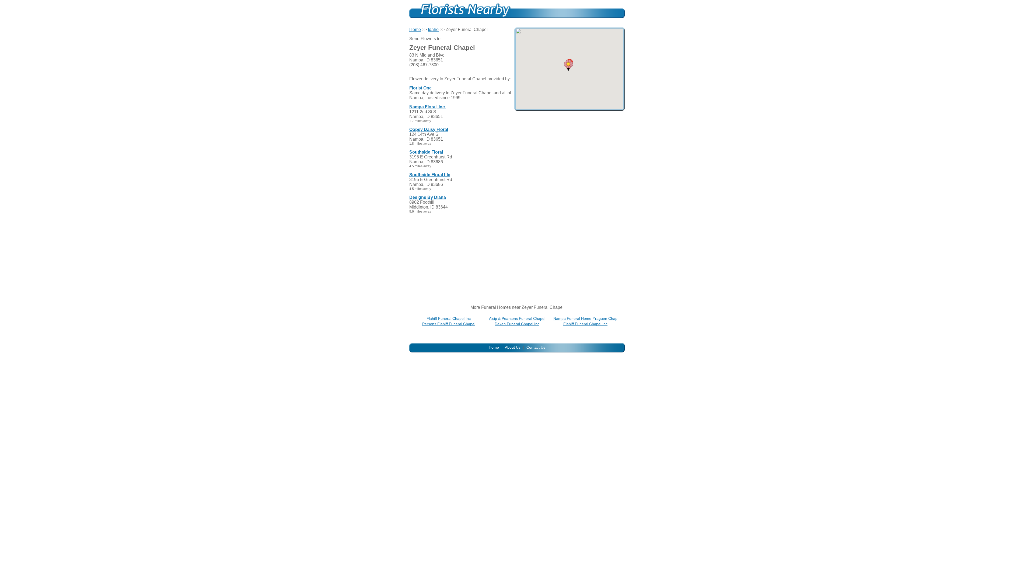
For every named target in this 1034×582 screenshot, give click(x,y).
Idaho (433, 29)
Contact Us (535, 347)
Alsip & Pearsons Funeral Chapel (517, 318)
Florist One (420, 88)
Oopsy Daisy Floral (428, 129)
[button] (568, 65)
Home (415, 29)
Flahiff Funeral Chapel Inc (449, 318)
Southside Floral (426, 152)
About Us (513, 347)
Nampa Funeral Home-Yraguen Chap (585, 318)
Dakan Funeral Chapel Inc (517, 324)
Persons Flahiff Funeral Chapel (448, 324)
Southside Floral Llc (429, 174)
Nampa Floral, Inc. (427, 107)
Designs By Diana (427, 197)
